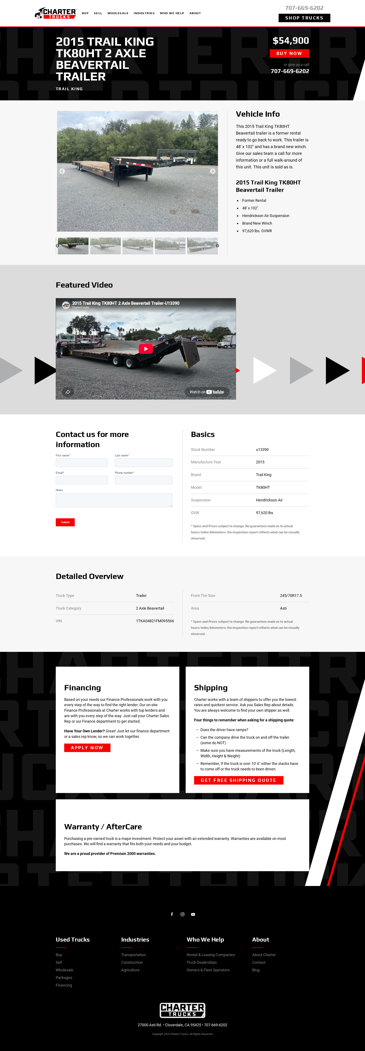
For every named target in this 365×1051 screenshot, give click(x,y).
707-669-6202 (304, 7)
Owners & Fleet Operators (208, 970)
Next (212, 171)
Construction (132, 962)
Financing (64, 985)
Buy (59, 955)
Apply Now (87, 747)
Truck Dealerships (202, 962)
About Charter (264, 955)
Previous (62, 171)
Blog (256, 970)
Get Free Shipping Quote (239, 780)
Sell (59, 962)
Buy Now (289, 53)
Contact (259, 962)
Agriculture (130, 970)
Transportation (133, 955)
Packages (64, 977)
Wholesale (64, 970)
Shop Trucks (304, 17)
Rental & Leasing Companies (211, 955)
